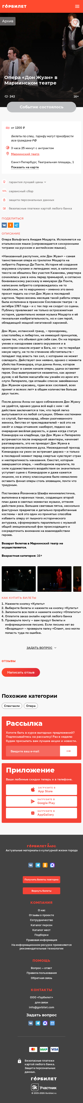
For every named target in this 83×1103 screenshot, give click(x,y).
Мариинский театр (25, 154)
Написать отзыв (20, 672)
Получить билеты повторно (41, 879)
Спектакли (12, 706)
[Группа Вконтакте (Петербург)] (30, 866)
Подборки (41, 934)
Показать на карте (25, 167)
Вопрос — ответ (41, 968)
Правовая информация (41, 940)
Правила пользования (42, 972)
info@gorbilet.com (41, 1007)
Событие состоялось (41, 107)
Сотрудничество (41, 920)
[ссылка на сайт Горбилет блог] (41, 846)
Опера (31, 706)
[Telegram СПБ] (38, 866)
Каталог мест (41, 930)
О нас (41, 910)
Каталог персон (41, 925)
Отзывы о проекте (41, 915)
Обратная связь (41, 978)
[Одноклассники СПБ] (45, 866)
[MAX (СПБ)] (52, 866)
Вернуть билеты (41, 890)
